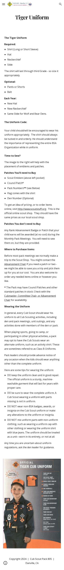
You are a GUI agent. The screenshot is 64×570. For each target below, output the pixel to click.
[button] (3, 4)
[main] (32, 17)
